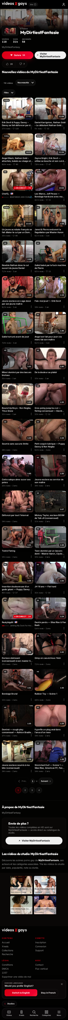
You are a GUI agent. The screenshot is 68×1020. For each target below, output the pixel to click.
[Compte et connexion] (63, 4)
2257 (4, 972)
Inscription (40, 942)
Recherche (7, 954)
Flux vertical (41, 968)
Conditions (7, 964)
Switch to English (21, 992)
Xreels (5, 946)
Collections (7, 950)
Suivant (44, 781)
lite (33, 4)
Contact (39, 964)
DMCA (5, 968)
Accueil (5, 942)
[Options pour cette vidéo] (31, 128)
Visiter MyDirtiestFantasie (50, 55)
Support (39, 950)
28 (11, 64)
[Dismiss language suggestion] (61, 984)
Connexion (40, 946)
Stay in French (48, 992)
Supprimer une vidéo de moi (16, 976)
